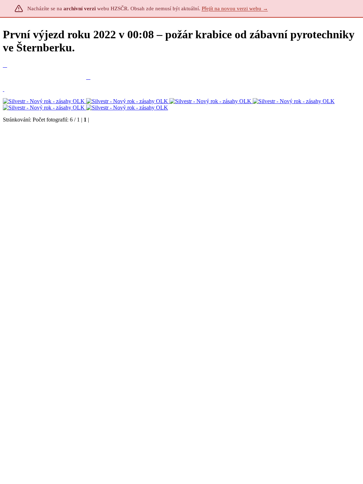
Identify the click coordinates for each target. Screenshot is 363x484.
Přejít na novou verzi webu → (235, 8)
